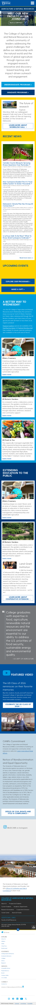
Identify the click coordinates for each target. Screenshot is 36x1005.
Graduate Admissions (6, 956)
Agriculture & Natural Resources (17, 9)
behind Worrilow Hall (25, 328)
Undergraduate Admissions (7, 953)
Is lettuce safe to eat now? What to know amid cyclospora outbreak (17, 237)
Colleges (3, 958)
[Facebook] (13, 999)
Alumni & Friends (16, 912)
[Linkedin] (17, 999)
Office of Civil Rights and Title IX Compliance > (18, 812)
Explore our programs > (18, 281)
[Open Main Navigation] (32, 3)
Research (3, 963)
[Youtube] (21, 999)
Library (3, 960)
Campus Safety (5, 975)
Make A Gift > (18, 289)
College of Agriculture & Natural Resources (17, 899)
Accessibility (29, 1003)
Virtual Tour (4, 946)
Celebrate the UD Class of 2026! (18, 705)
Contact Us (4, 984)
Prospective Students (15, 903)
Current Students (6, 906)
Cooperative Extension (22, 909)
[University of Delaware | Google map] (23, 987)
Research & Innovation (7, 909)
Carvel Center (5, 912)
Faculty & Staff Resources (8, 920)
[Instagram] (9, 999)
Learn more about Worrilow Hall (18, 126)
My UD (2, 973)
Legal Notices (23, 1003)
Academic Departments (20, 906)
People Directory (5, 970)
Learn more (6, 374)
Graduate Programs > (18, 92)
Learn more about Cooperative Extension (17, 598)
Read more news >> (26, 258)
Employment (4, 948)
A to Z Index (4, 977)
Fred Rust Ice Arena (9, 328)
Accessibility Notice (5, 968)
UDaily (2, 943)
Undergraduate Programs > (18, 84)
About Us (4, 903)
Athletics (3, 941)
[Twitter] (26, 999)
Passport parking (8, 326)
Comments (17, 1003)
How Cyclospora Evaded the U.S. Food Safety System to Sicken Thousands (17, 183)
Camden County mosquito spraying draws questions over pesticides (16, 164)
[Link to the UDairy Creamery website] (18, 347)
